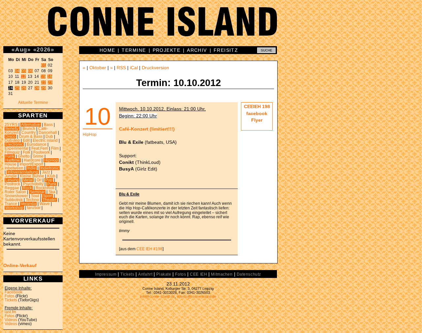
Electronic (14, 144)
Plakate (163, 274)
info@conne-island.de (157, 296)
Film (55, 148)
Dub (49, 136)
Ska (51, 192)
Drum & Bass (31, 136)
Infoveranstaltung (22, 172)
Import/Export (31, 164)
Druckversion (155, 67)
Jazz (46, 172)
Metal (28, 180)
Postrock (12, 184)
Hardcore (32, 160)
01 (43, 65)
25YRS (11, 125)
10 (97, 116)
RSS (121, 67)
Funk (9, 156)
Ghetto (24, 156)
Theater (49, 200)
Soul (35, 196)
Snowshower (16, 196)
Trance (11, 204)
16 (49, 76)
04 (17, 71)
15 (43, 76)
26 (23, 88)
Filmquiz (12, 152)
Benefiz (12, 129)
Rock (27, 188)
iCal (134, 67)
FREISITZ (226, 50)
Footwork (41, 152)
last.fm (10, 312)
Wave (45, 204)
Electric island (45, 140)
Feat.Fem (39, 148)
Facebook (13, 292)
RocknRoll (45, 188)
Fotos (10, 296)
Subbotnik (14, 200)
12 (23, 76)
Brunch (28, 129)
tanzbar (34, 208)
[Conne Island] (211, 26)
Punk (51, 184)
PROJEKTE (167, 50)
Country (28, 133)
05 (23, 71)
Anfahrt (145, 274)
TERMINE (134, 50)
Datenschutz (249, 274)
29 (43, 88)
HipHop (51, 160)
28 (37, 88)
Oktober (97, 67)
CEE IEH (198, 274)
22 (43, 82)
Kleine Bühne (32, 176)
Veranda (28, 204)
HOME (107, 50)
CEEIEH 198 (257, 106)
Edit (26, 140)
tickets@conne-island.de (196, 296)
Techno (32, 200)
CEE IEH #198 (149, 249)
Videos (11, 320)
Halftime (12, 160)
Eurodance (36, 144)
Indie (31, 168)
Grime (38, 156)
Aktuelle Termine (33, 103)
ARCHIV (197, 50)
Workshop (14, 208)
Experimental (16, 148)
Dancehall (48, 133)
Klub (51, 176)
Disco (10, 136)
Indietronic (49, 168)
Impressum (105, 274)
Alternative (30, 125)
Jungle (11, 176)
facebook (256, 113)
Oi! (39, 180)
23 (50, 82)
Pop (48, 180)
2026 (44, 49)
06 (30, 71)
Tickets (11, 300)
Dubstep (12, 140)
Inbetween (14, 168)
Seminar (37, 192)
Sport (47, 196)
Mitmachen (221, 274)
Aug (21, 49)
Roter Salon (15, 192)
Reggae (12, 188)
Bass (48, 125)
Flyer (256, 120)
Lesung (12, 180)
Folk (26, 152)
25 (17, 88)
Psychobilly (33, 184)
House (10, 164)
